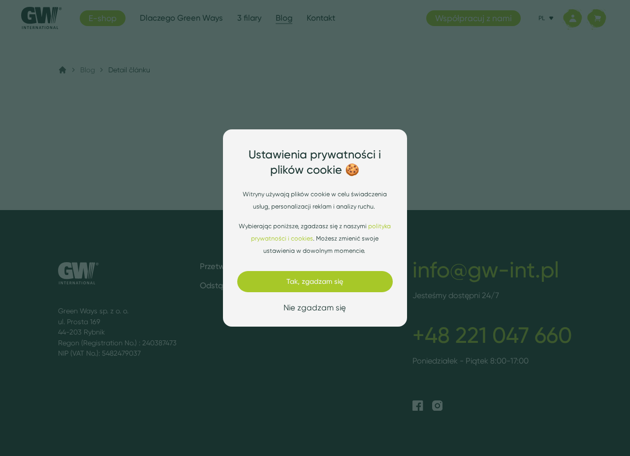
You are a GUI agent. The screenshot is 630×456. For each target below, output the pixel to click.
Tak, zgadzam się (314, 281)
